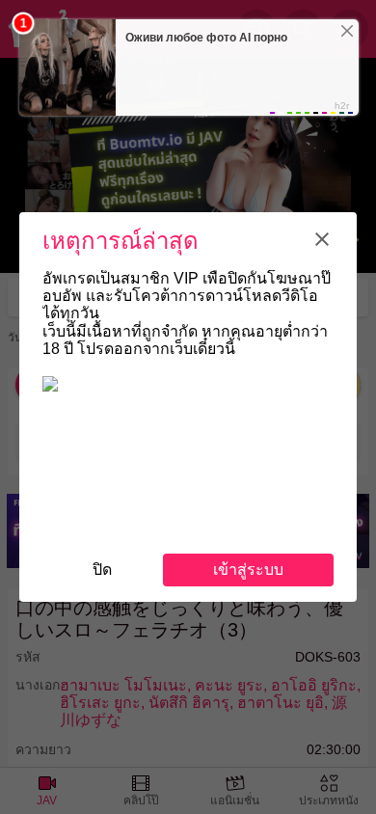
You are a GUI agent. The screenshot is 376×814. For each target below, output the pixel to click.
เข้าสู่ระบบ (248, 569)
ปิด (102, 569)
